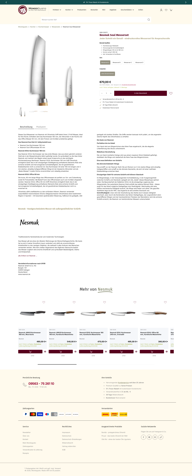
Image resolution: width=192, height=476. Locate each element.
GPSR (32, 356)
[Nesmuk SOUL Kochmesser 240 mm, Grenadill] (123, 313)
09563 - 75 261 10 (41, 383)
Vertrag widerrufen (69, 446)
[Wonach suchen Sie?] (148, 19)
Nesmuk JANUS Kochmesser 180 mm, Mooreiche (30, 333)
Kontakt (25, 439)
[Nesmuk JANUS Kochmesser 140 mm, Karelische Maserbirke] (63, 313)
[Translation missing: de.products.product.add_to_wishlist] (166, 10)
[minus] (102, 93)
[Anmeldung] (161, 10)
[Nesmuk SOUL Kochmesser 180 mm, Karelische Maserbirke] (93, 313)
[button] (140, 93)
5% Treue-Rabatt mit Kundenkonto (97, 2)
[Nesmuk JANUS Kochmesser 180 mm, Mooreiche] (32, 313)
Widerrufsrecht (67, 443)
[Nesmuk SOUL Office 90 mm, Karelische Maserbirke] (154, 313)
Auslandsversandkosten (129, 85)
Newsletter (27, 432)
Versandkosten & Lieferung (32, 450)
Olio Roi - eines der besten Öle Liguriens (116, 439)
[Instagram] (149, 437)
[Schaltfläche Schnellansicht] (45, 351)
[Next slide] (186, 2)
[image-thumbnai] (23, 111)
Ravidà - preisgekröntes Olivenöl (113, 432)
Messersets (56, 27)
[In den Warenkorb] (30, 351)
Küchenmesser (43, 27)
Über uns (26, 436)
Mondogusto (22, 27)
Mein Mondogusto (29, 443)
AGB (63, 450)
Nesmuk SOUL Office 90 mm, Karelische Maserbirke (150, 333)
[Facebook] (143, 437)
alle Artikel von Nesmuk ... (27, 256)
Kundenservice (123, 382)
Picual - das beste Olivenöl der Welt (114, 436)
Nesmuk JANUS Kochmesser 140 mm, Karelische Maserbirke (61, 333)
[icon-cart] (170, 10)
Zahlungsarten (28, 446)
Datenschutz (66, 436)
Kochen (33, 27)
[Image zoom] (55, 68)
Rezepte (26, 453)
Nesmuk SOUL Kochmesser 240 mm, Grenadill (120, 333)
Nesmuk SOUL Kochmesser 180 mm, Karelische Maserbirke (91, 333)
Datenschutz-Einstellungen (72, 439)
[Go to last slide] (6, 2)
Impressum (66, 432)
